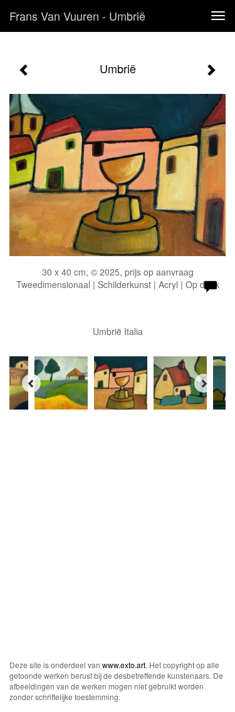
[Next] (203, 383)
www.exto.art (123, 664)
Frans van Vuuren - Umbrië (77, 16)
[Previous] (31, 383)
